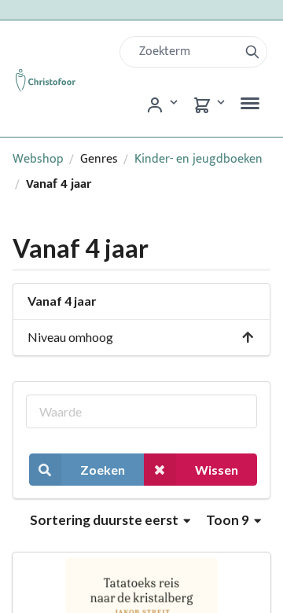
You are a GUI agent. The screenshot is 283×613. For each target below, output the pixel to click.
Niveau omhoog (70, 336)
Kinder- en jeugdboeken (198, 159)
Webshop (38, 159)
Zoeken (102, 469)
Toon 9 (229, 520)
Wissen (216, 469)
